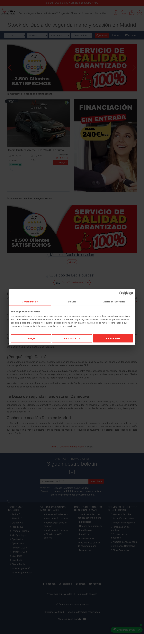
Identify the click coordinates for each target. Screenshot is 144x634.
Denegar (31, 338)
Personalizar (70, 338)
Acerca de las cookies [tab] (114, 301)
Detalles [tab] (72, 301)
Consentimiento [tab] (30, 301)
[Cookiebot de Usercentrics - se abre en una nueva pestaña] (121, 293)
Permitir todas (113, 338)
